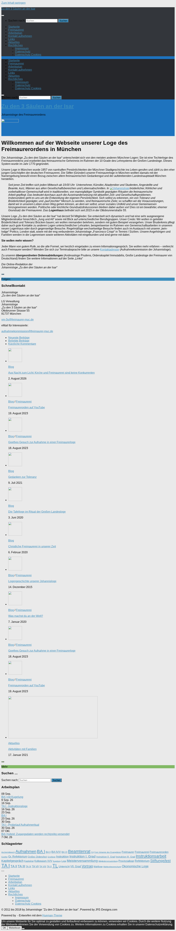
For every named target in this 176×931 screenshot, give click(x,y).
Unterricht (64, 866)
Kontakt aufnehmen (20, 36)
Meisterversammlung (82, 861)
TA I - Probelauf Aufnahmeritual (20, 824)
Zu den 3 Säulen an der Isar (18, 8)
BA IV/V (56, 851)
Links (11, 39)
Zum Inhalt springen (13, 2)
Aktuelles (14, 42)
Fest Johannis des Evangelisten (107, 852)
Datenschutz (22, 51)
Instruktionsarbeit (151, 856)
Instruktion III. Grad (125, 856)
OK (4, 928)
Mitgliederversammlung (108, 861)
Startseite (14, 26)
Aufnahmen (25, 851)
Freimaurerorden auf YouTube (26, 407)
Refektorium (142, 860)
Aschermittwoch (8, 852)
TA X (49, 866)
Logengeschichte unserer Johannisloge (32, 581)
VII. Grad (75, 866)
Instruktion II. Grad (105, 856)
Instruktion (62, 856)
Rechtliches (15, 45)
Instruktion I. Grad (82, 856)
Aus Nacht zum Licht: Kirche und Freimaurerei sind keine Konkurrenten (51, 372)
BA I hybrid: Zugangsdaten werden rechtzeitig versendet (35, 834)
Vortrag (87, 866)
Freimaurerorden (159, 852)
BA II (48, 852)
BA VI (64, 852)
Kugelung (57, 861)
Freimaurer (128, 852)
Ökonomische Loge (135, 866)
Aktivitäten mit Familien (22, 749)
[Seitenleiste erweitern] (2, 274)
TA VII (35, 866)
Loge (63, 861)
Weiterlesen (14, 928)
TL (55, 865)
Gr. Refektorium (17, 856)
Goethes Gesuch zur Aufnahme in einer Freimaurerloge (41, 442)
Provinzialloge (126, 861)
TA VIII (42, 866)
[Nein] (23, 928)
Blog (11, 366)
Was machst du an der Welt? (25, 615)
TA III (21, 866)
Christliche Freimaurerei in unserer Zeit (32, 546)
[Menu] (2, 15)
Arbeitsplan (15, 32)
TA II (13, 866)
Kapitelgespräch (12, 861)
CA (92, 852)
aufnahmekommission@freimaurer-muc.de (27, 331)
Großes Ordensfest (37, 856)
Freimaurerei (16, 29)
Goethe (4, 857)
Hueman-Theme (52, 915)
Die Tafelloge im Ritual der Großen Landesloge (37, 511)
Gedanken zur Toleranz (22, 476)
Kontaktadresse (109, 249)
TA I (5, 865)
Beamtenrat (79, 851)
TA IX (28, 866)
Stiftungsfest (160, 861)
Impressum (22, 48)
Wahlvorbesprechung (112, 867)
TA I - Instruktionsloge (14, 806)
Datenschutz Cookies (28, 54)
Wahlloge (98, 866)
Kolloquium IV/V (43, 861)
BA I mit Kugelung (12, 796)
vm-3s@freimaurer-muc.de (17, 319)
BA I (3, 815)
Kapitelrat (29, 861)
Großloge (52, 857)
